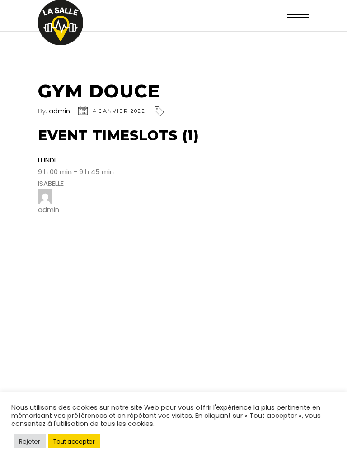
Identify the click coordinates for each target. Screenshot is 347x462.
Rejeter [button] (29, 441)
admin (59, 111)
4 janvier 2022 (119, 111)
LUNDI (47, 160)
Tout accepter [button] (74, 441)
